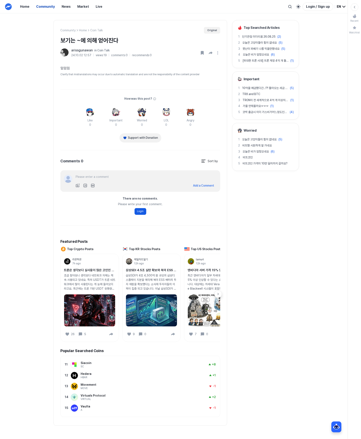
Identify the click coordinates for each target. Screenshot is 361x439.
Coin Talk (96, 30)
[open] (218, 52)
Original (212, 30)
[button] (210, 52)
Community (45, 7)
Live (99, 7)
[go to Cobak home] (8, 6)
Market (83, 7)
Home (24, 7)
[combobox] (341, 7)
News (66, 7)
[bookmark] (202, 52)
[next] (218, 294)
